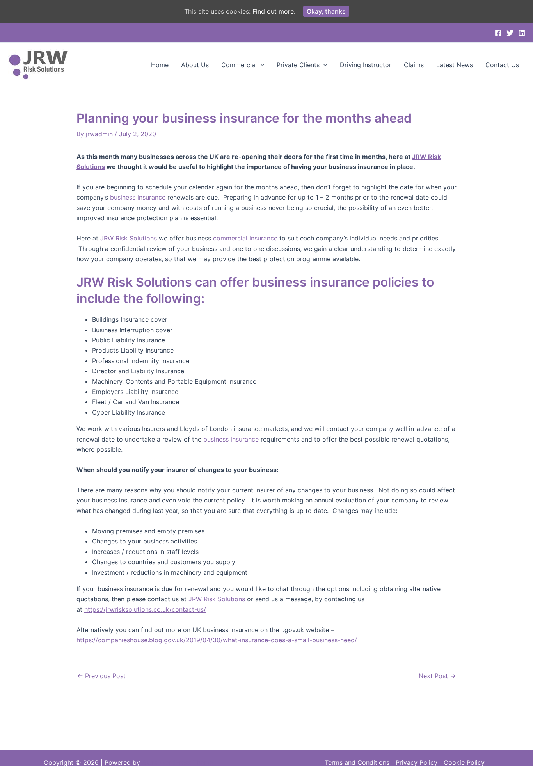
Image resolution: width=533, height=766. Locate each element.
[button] (261, 64)
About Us (195, 65)
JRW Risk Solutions (128, 238)
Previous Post (101, 676)
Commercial (239, 65)
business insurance (137, 197)
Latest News (454, 65)
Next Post (437, 676)
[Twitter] (509, 32)
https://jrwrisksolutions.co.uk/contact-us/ (145, 609)
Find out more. (273, 11)
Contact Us (502, 65)
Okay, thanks (326, 11)
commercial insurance (245, 238)
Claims (414, 65)
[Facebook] (498, 32)
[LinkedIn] (521, 32)
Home (160, 65)
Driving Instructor (365, 65)
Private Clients (298, 65)
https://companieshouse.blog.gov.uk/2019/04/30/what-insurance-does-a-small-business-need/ (216, 640)
